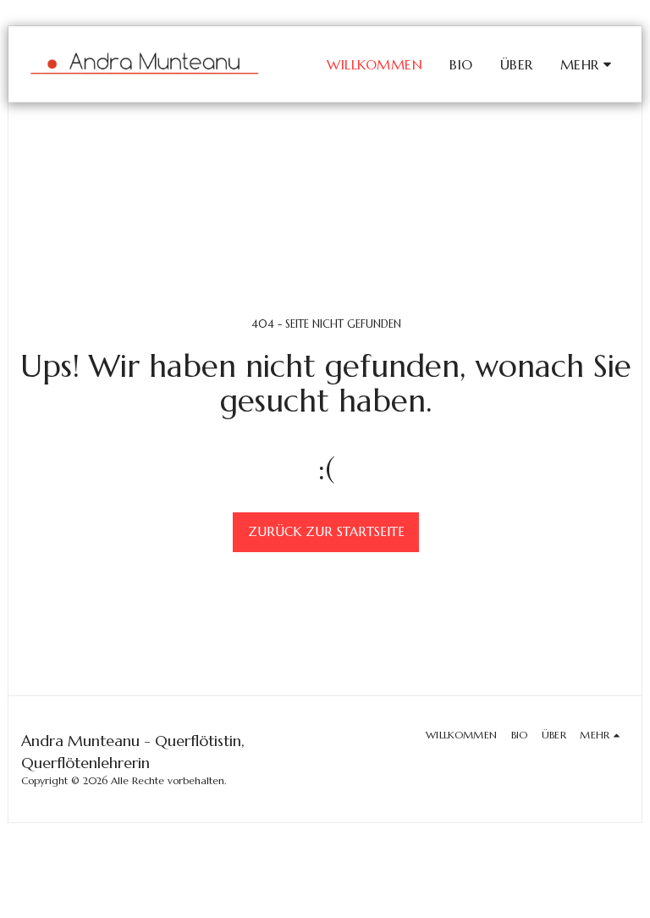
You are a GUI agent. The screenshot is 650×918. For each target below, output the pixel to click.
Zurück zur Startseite (326, 531)
